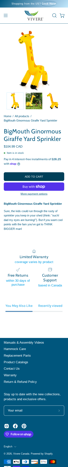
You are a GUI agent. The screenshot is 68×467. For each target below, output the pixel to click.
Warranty (10, 375)
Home (7, 116)
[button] (54, 15)
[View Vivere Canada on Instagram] (6, 426)
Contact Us (12, 368)
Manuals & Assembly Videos (24, 342)
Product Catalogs (16, 362)
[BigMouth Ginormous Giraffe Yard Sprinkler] (15, 100)
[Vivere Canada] (34, 15)
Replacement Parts (17, 355)
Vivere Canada (21, 453)
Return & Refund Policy (20, 382)
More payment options (34, 193)
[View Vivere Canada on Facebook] (15, 426)
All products (22, 116)
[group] (34, 4)
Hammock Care (15, 349)
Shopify (48, 453)
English (8, 446)
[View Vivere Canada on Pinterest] (24, 426)
